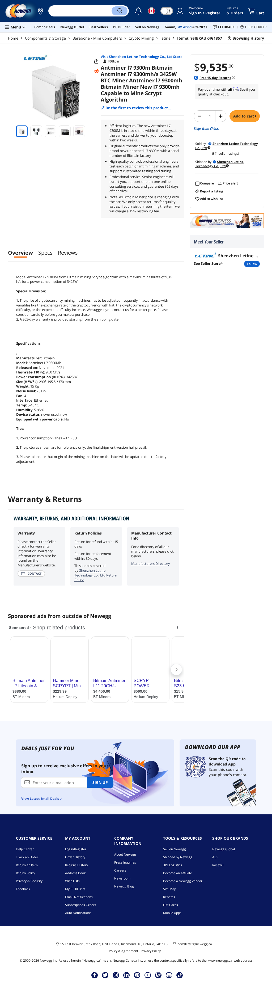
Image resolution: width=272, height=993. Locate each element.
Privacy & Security (29, 881)
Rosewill (218, 865)
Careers (120, 870)
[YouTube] (147, 975)
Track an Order (27, 857)
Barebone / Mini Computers (97, 38)
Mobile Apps (172, 913)
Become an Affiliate (177, 873)
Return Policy (25, 873)
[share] (96, 61)
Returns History (76, 865)
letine (165, 38)
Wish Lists (72, 881)
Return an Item (27, 865)
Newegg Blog (124, 886)
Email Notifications (79, 897)
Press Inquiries (125, 862)
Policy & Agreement (123, 951)
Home (13, 38)
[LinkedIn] (126, 975)
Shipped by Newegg (177, 857)
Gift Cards (170, 905)
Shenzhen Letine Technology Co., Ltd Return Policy (95, 575)
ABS (215, 857)
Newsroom (122, 878)
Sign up (100, 782)
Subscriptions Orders (80, 905)
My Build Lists (75, 889)
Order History (75, 857)
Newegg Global (223, 849)
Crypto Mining (141, 38)
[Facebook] (94, 975)
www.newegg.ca (220, 960)
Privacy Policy (151, 951)
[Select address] (40, 11)
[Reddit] (96, 71)
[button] (40, 11)
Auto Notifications (78, 913)
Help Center (25, 849)
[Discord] (169, 975)
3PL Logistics (172, 865)
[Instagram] (116, 975)
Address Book (75, 873)
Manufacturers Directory (150, 563)
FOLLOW (252, 264)
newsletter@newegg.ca (194, 944)
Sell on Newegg (174, 849)
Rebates (169, 897)
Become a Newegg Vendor (182, 881)
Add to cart (244, 116)
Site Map (169, 889)
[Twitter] (105, 975)
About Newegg (125, 854)
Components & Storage (45, 38)
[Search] (120, 10)
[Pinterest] (137, 975)
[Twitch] (158, 975)
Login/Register (75, 849)
